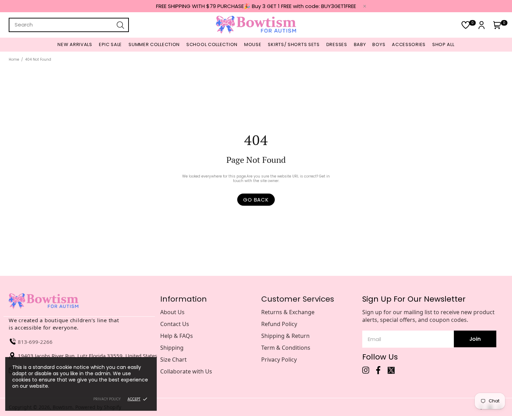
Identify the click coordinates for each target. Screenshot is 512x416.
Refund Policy (279, 324)
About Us (172, 312)
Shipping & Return (285, 336)
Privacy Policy (279, 359)
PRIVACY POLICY (107, 399)
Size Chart (173, 359)
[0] (465, 25)
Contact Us (174, 324)
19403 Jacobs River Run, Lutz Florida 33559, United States (87, 355)
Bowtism (256, 25)
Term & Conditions (285, 347)
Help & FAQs (176, 336)
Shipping (172, 347)
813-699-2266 (35, 341)
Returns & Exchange (288, 312)
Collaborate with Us (186, 371)
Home (14, 59)
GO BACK (256, 199)
